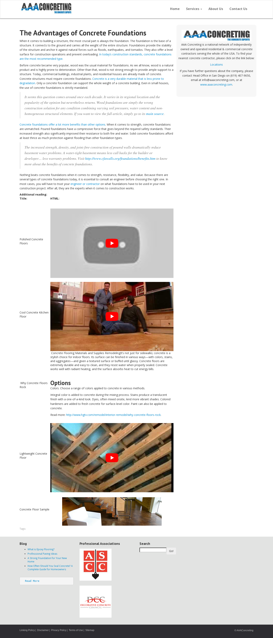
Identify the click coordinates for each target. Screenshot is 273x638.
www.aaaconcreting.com (216, 84)
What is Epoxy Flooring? (41, 549)
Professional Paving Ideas (42, 553)
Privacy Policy (58, 630)
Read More (32, 580)
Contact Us (238, 9)
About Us (215, 9)
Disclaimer (43, 630)
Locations (216, 64)
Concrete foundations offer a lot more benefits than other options (62, 124)
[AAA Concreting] (77, 8)
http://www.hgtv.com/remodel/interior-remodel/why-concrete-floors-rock (113, 415)
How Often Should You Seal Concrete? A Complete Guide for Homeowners (50, 567)
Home (175, 9)
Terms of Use (76, 630)
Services (193, 9)
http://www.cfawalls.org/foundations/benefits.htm (120, 158)
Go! (171, 551)
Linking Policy (27, 630)
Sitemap (89, 630)
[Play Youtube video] (111, 243)
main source (155, 113)
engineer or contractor (85, 184)
